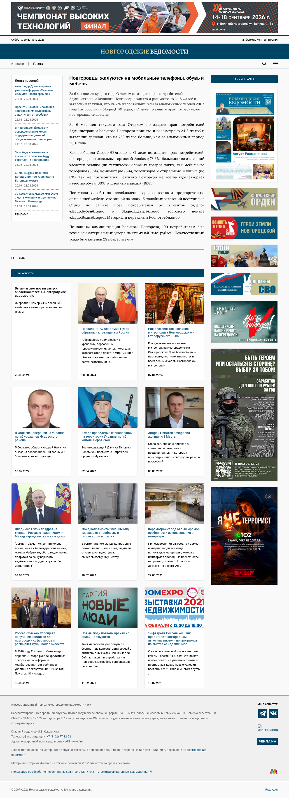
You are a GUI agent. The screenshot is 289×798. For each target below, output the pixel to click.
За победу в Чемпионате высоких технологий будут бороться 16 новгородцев (33, 156)
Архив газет (244, 79)
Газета (38, 63)
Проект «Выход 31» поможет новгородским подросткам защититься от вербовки (34, 110)
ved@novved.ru (73, 741)
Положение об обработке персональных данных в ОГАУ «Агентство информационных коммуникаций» (82, 771)
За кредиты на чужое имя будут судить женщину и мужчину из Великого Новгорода (36, 197)
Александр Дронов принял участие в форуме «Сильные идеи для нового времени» (34, 90)
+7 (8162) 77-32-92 (59, 736)
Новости (17, 63)
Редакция (271, 789)
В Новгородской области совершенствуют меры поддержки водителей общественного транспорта (33, 133)
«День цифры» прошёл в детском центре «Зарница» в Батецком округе (34, 176)
